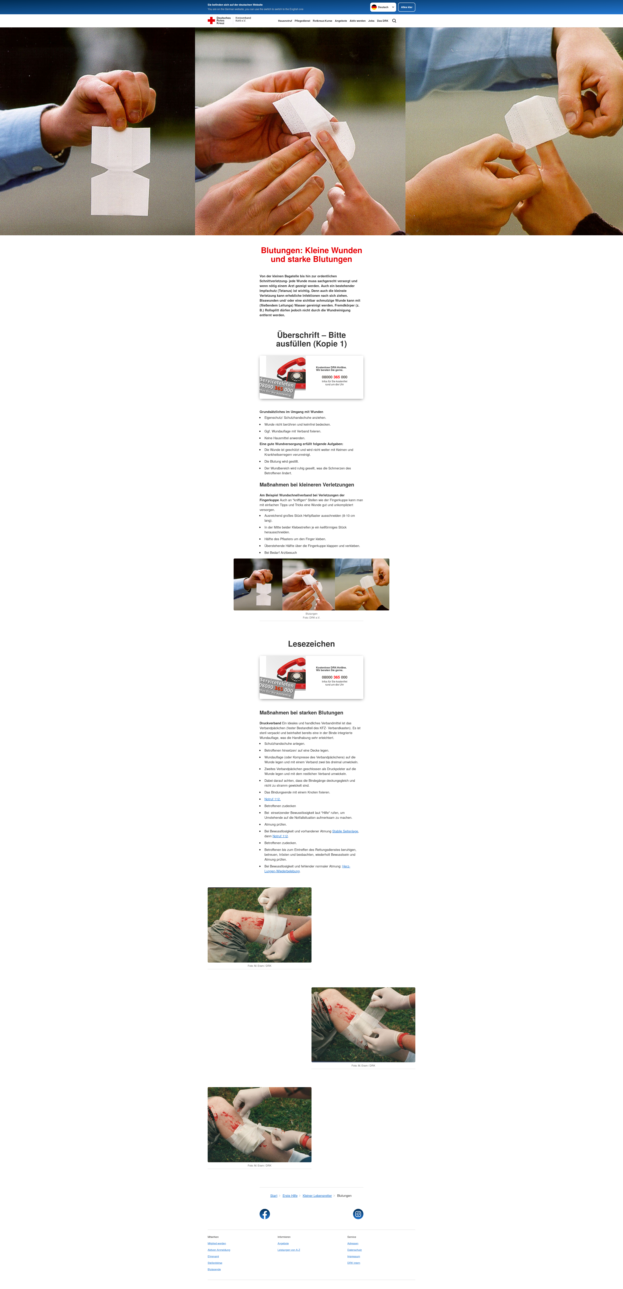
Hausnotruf (285, 21)
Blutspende (214, 1269)
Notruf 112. (272, 799)
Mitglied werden (217, 1243)
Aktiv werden (358, 21)
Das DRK (382, 21)
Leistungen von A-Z (289, 1250)
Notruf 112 (280, 836)
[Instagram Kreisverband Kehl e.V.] (358, 1214)
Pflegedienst (302, 21)
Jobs (371, 21)
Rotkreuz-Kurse (322, 21)
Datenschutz (354, 1250)
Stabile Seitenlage (345, 831)
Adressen (352, 1243)
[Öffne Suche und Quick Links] (394, 20)
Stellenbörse (215, 1263)
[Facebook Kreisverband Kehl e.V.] (265, 1214)
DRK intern (353, 1263)
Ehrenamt (213, 1256)
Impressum (353, 1256)
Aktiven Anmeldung (219, 1250)
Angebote (341, 21)
